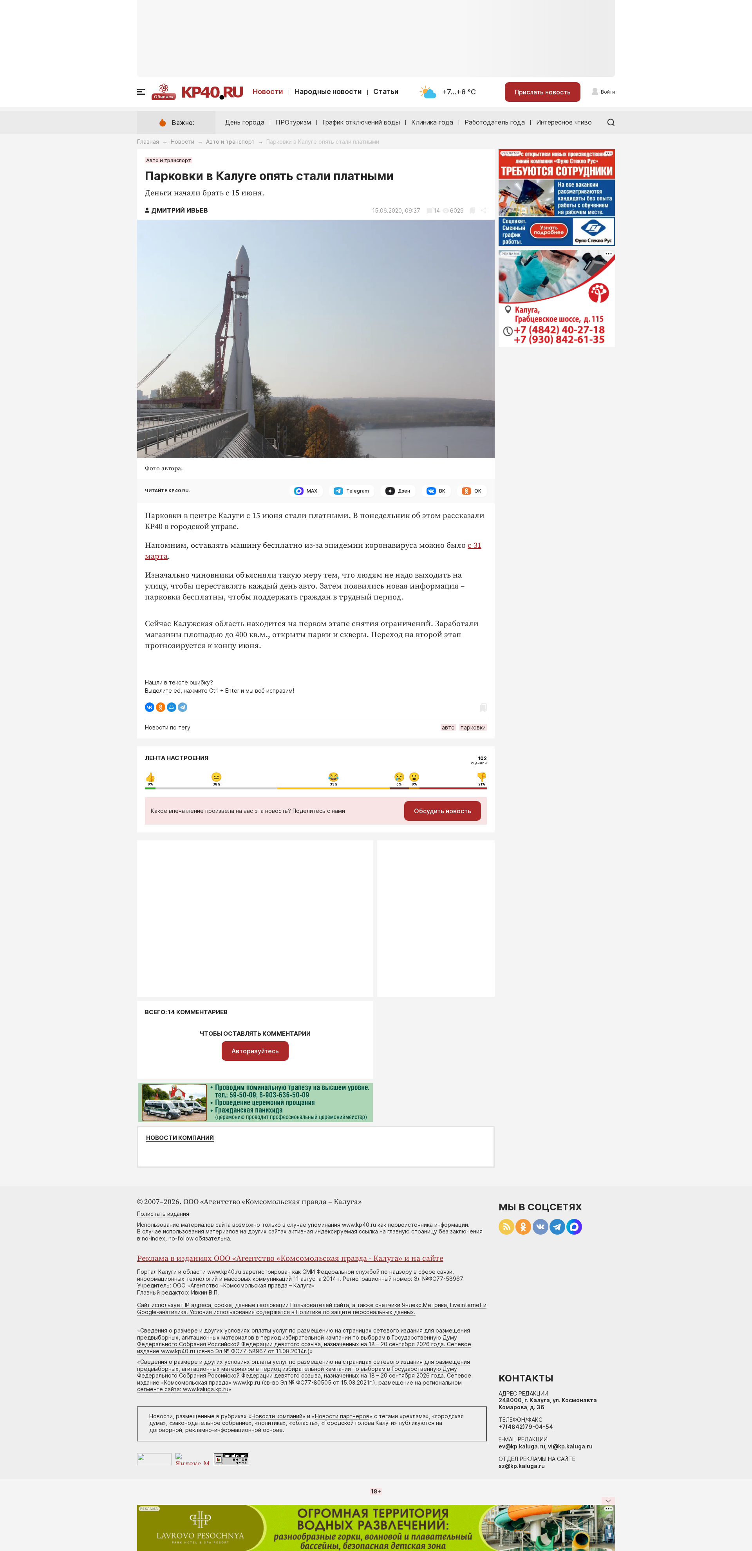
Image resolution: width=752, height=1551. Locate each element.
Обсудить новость (442, 811)
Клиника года (432, 122)
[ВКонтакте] (149, 707)
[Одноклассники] (160, 707)
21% (481, 784)
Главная (148, 141)
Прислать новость (543, 92)
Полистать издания (163, 1213)
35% (334, 784)
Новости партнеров (342, 1416)
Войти (608, 92)
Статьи (386, 91)
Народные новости (328, 91)
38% (217, 784)
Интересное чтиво (564, 122)
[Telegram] (182, 707)
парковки (473, 727)
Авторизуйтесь (255, 1051)
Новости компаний (180, 1137)
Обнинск (164, 96)
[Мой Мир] (171, 707)
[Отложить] (472, 210)
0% (150, 784)
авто (448, 727)
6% (399, 784)
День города (244, 122)
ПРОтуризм (293, 122)
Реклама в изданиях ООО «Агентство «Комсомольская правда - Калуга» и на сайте (290, 1259)
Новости (268, 91)
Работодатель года (495, 122)
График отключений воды (361, 122)
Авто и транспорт (230, 141)
